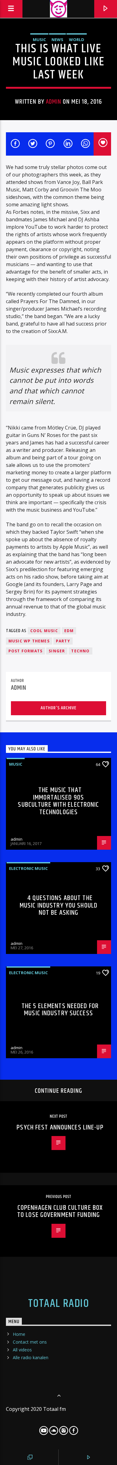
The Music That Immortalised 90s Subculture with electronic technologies (58, 801)
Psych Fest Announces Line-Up (60, 1127)
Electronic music (28, 868)
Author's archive (58, 708)
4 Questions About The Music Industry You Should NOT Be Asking (58, 905)
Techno (80, 651)
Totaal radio (58, 1303)
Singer (57, 651)
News (57, 39)
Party (63, 641)
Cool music (44, 630)
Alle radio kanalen (30, 1357)
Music (39, 39)
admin (53, 102)
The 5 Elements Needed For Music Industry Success (60, 1010)
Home (19, 1334)
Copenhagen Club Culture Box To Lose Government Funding (60, 1211)
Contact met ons (30, 1342)
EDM (69, 630)
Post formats (25, 651)
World (76, 39)
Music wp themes (29, 641)
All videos (22, 1350)
